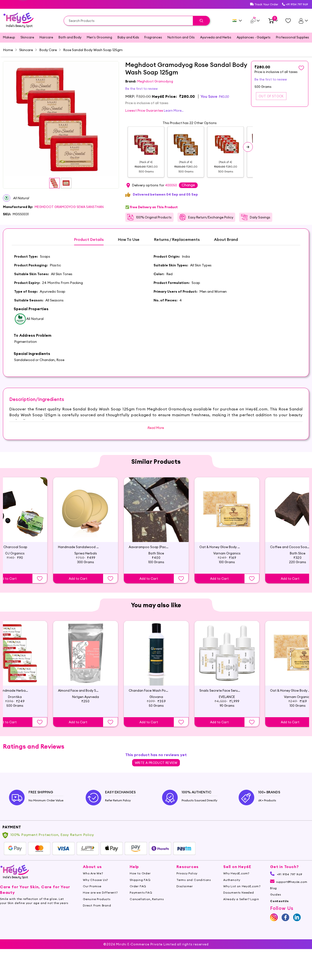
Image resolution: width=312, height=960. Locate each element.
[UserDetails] (303, 21)
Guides (275, 894)
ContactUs (279, 901)
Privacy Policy (186, 873)
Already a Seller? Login (241, 899)
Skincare (27, 37)
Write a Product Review (156, 763)
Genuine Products (96, 899)
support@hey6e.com (291, 882)
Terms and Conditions (193, 880)
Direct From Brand (97, 905)
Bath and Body (69, 37)
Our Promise (92, 886)
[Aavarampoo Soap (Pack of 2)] (156, 509)
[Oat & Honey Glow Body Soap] (227, 509)
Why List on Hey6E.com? (242, 886)
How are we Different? (100, 892)
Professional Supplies (292, 37)
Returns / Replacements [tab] (177, 239)
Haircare (46, 37)
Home (8, 50)
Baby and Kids (128, 37)
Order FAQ (138, 886)
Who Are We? (93, 873)
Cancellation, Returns (147, 899)
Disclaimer (184, 886)
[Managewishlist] (288, 20)
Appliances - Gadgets (254, 37)
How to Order (140, 873)
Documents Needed (238, 892)
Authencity (231, 880)
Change (188, 185)
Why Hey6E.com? (236, 873)
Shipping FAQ (140, 880)
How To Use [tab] (128, 239)
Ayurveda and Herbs (215, 37)
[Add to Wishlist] (39, 578)
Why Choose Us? (95, 880)
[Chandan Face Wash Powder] (156, 653)
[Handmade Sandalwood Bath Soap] (85, 509)
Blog (273, 888)
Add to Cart (78, 578)
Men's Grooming (99, 37)
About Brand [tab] (226, 239)
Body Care (48, 50)
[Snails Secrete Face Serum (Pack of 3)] (227, 653)
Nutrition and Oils (181, 37)
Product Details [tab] (89, 239)
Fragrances (153, 37)
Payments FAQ (141, 892)
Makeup (9, 37)
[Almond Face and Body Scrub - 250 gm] (85, 653)
